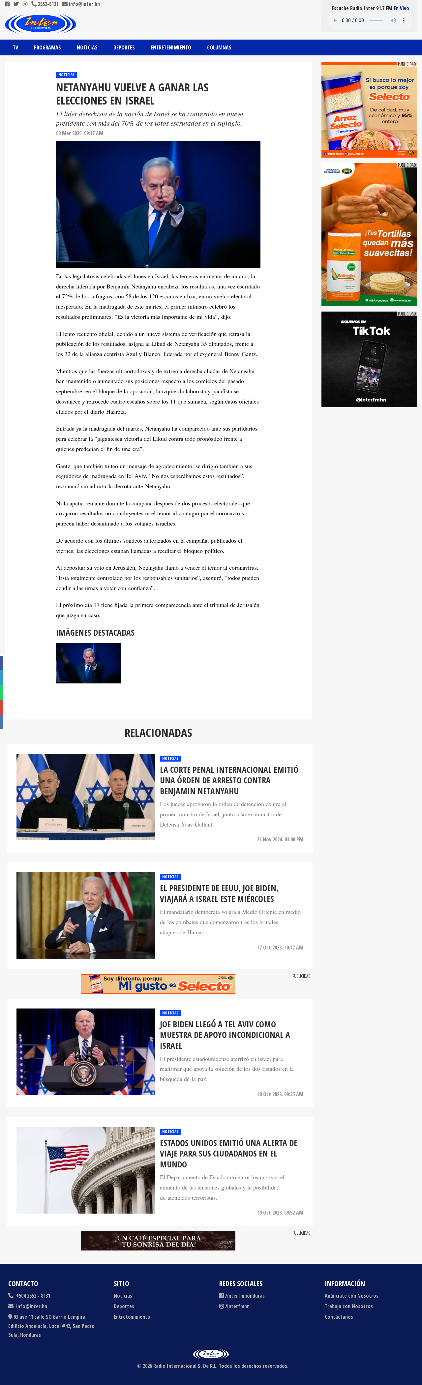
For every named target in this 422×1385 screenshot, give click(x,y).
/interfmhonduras (245, 1295)
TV (15, 47)
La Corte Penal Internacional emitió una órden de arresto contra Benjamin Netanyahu (229, 780)
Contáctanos (339, 1316)
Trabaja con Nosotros (349, 1306)
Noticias (87, 47)
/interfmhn (237, 1306)
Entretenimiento (171, 47)
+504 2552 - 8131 (32, 1295)
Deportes (124, 47)
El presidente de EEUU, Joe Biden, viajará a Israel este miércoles (219, 893)
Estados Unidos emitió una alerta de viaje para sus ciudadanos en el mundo (228, 1153)
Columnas (219, 47)
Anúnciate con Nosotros (351, 1295)
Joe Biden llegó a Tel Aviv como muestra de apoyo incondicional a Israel (225, 1035)
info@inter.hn (84, 4)
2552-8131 (47, 4)
